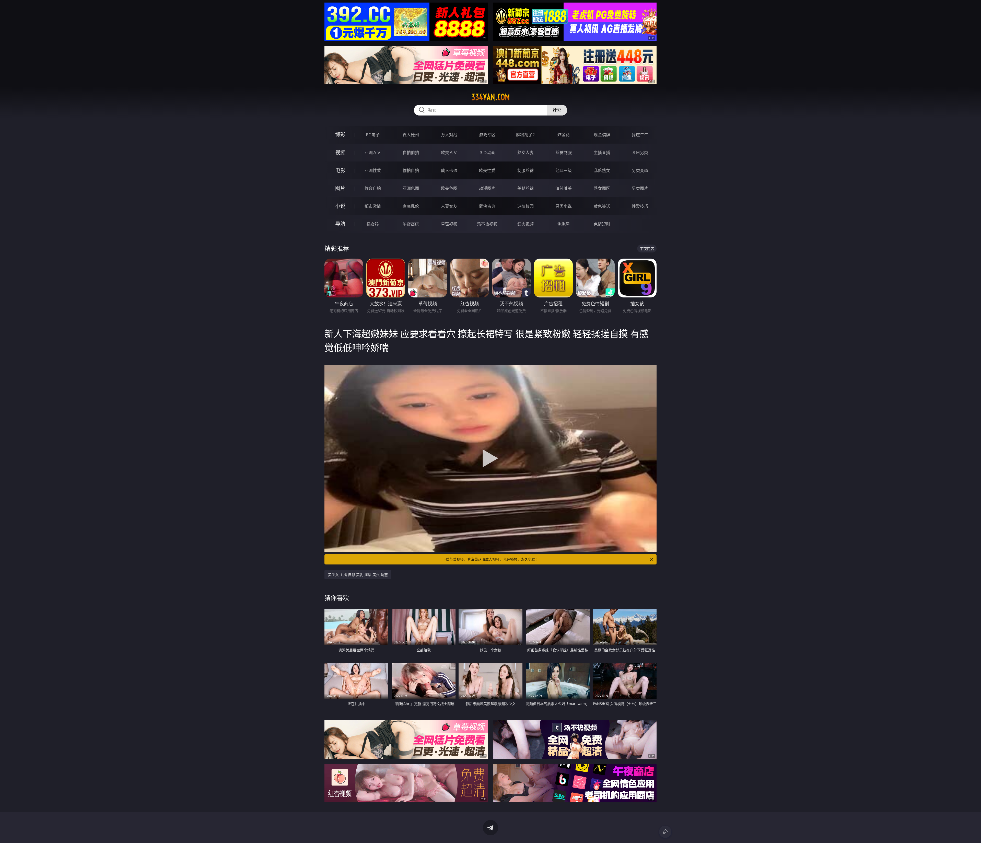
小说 (340, 206)
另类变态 (640, 170)
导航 (340, 224)
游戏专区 (487, 134)
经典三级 (563, 170)
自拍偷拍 (411, 152)
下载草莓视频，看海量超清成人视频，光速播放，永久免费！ (490, 559)
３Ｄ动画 (487, 152)
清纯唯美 (563, 188)
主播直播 (602, 152)
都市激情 (373, 206)
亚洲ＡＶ (373, 152)
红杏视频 (525, 224)
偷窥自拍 (373, 188)
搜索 (557, 110)
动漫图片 (487, 188)
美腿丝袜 (525, 188)
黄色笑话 (602, 206)
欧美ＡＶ (449, 152)
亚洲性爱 (373, 170)
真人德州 (411, 134)
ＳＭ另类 (640, 152)
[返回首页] (665, 832)
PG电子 (373, 134)
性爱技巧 (640, 206)
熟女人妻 (525, 152)
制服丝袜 (525, 170)
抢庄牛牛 (640, 134)
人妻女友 (449, 206)
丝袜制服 (563, 152)
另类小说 (563, 206)
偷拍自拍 (411, 170)
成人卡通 (449, 170)
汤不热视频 (487, 224)
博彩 (340, 134)
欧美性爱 (487, 170)
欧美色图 (449, 188)
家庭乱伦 (411, 206)
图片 (340, 188)
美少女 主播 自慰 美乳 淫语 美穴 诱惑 (358, 574)
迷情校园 (525, 206)
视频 (340, 152)
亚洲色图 (411, 188)
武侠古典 (487, 206)
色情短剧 (602, 224)
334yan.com (490, 97)
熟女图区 (602, 188)
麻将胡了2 (525, 134)
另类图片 (640, 188)
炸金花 (563, 134)
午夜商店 (411, 224)
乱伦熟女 (602, 170)
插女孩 (373, 224)
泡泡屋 (563, 224)
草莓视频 (449, 224)
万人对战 (449, 134)
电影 (340, 170)
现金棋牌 (602, 134)
